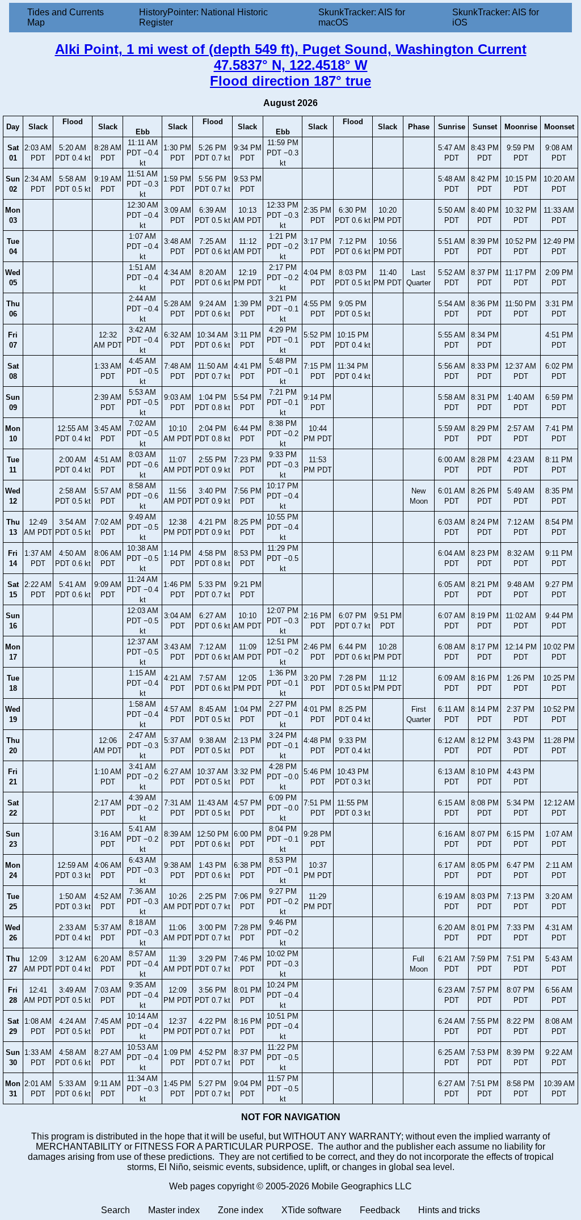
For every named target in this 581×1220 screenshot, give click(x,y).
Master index (174, 1210)
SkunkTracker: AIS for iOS (495, 17)
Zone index (240, 1210)
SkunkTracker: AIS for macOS (361, 17)
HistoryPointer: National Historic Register (203, 17)
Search (115, 1210)
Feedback (380, 1210)
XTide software (311, 1210)
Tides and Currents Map (65, 17)
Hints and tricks (449, 1210)
